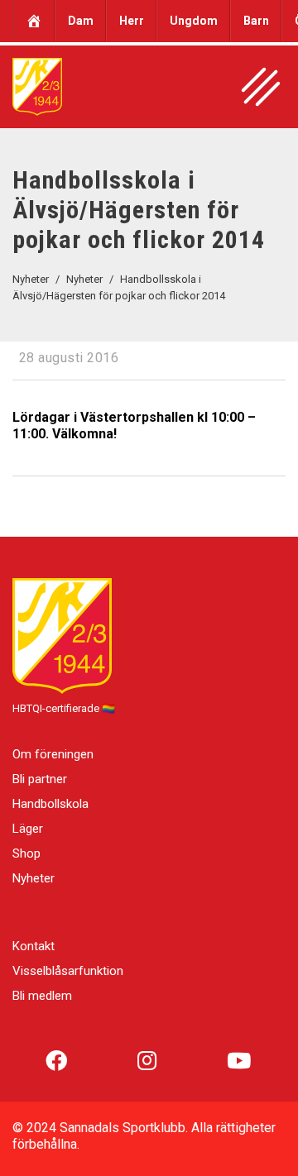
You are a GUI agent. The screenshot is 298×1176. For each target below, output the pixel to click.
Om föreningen (53, 754)
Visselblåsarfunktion (67, 970)
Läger (27, 828)
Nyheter (33, 878)
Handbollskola (50, 803)
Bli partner (39, 779)
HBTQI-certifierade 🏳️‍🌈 (63, 708)
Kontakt (33, 946)
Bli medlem (42, 995)
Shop (26, 853)
